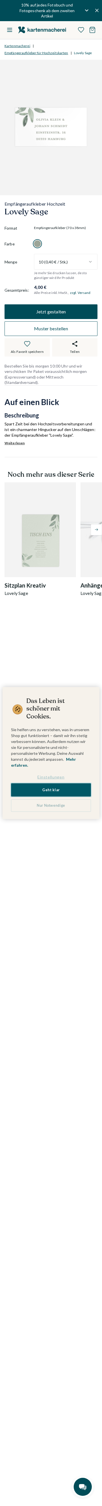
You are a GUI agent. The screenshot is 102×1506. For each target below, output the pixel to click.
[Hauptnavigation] (10, 30)
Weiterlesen (15, 443)
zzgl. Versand (80, 293)
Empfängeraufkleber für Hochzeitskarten (36, 53)
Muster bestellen (51, 328)
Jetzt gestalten (51, 311)
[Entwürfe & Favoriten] (81, 30)
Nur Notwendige (51, 805)
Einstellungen (50, 777)
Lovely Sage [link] (83, 53)
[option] (37, 243)
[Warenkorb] (92, 30)
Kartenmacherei (17, 46)
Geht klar (51, 790)
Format (11, 228)
